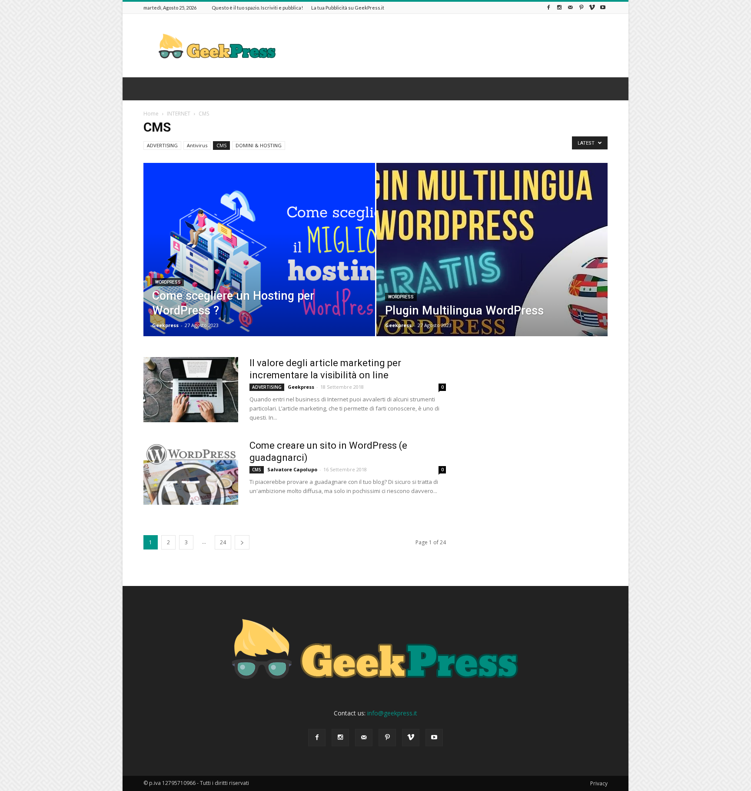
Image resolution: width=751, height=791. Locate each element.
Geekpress (165, 325)
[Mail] (570, 7)
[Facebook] (548, 7)
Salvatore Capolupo (292, 469)
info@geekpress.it (392, 713)
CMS (221, 145)
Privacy (599, 783)
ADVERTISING (162, 145)
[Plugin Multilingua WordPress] (492, 260)
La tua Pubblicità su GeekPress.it (347, 7)
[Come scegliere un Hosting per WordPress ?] (259, 263)
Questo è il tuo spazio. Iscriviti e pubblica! (257, 7)
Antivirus (197, 145)
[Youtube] (603, 7)
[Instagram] (559, 7)
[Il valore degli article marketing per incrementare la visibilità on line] (190, 389)
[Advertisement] (449, 45)
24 (223, 542)
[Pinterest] (581, 7)
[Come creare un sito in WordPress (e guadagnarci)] (190, 472)
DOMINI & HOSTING (259, 145)
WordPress (168, 282)
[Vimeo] (592, 7)
